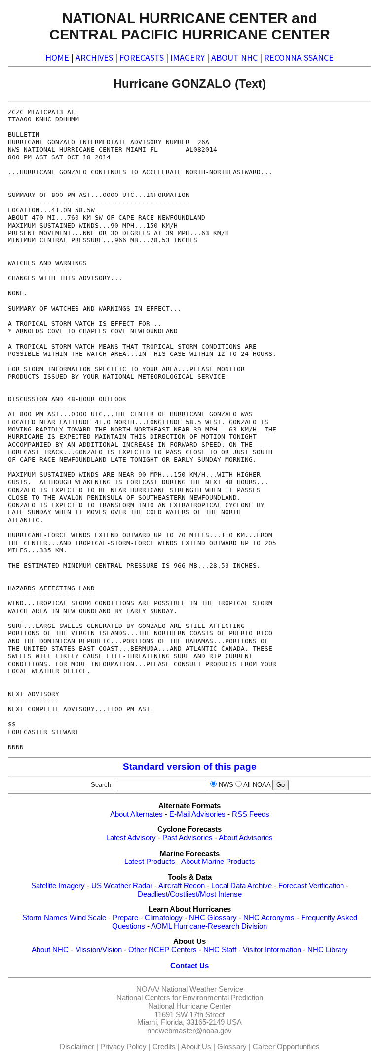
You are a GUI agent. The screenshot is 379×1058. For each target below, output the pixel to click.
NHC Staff (219, 950)
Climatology (164, 918)
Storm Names (45, 918)
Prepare (125, 918)
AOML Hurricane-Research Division (209, 926)
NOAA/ (147, 989)
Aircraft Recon (181, 886)
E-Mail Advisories (197, 814)
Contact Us (189, 966)
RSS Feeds (250, 814)
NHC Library (327, 950)
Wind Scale (88, 918)
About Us (196, 1047)
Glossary (232, 1047)
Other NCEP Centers (162, 950)
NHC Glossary (213, 918)
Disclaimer (77, 1047)
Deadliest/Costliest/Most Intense (190, 894)
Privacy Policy (123, 1047)
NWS (226, 784)
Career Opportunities (286, 1047)
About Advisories (246, 838)
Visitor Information (272, 950)
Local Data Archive (241, 886)
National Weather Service (202, 989)
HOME (57, 57)
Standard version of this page (190, 766)
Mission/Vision (98, 950)
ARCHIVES (94, 57)
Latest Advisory (131, 838)
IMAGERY (187, 57)
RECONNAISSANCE (299, 57)
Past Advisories (187, 838)
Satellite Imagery (58, 886)
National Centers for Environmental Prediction (189, 998)
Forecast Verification (311, 886)
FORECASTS (141, 57)
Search (103, 784)
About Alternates (136, 814)
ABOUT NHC (234, 57)
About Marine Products (218, 861)
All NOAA (256, 784)
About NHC (50, 950)
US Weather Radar (121, 886)
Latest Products (149, 861)
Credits (164, 1047)
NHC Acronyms (269, 918)
